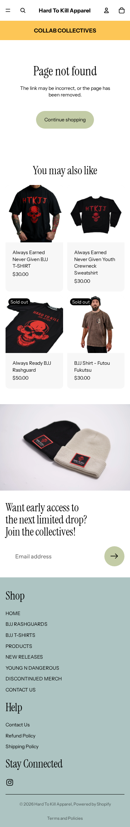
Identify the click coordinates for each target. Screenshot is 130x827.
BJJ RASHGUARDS (26, 624)
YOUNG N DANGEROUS (32, 668)
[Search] (23, 10)
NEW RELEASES (24, 657)
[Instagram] (10, 782)
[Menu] (8, 10)
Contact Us (18, 725)
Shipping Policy (22, 747)
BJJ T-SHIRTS (20, 635)
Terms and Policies (65, 818)
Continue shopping (65, 120)
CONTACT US (21, 690)
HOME (13, 613)
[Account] (106, 10)
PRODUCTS (19, 646)
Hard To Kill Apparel (53, 804)
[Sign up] (114, 556)
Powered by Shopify (92, 804)
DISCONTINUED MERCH (34, 679)
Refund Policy (20, 736)
